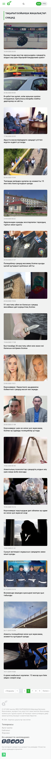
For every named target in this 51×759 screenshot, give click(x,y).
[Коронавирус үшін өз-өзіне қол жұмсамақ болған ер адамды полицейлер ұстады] (25, 409)
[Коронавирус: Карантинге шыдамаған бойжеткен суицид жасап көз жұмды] (25, 368)
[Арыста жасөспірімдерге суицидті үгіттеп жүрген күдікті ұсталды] (25, 121)
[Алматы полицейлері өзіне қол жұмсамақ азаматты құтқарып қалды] (25, 615)
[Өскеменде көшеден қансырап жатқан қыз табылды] (25, 574)
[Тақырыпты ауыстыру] (23, 4)
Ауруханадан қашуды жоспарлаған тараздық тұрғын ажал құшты (25, 223)
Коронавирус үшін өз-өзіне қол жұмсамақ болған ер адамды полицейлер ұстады (23, 429)
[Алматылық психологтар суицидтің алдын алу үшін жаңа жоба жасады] (25, 451)
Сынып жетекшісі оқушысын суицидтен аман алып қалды (24, 553)
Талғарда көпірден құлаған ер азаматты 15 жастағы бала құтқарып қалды (24, 182)
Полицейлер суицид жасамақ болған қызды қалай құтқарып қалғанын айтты (24, 264)
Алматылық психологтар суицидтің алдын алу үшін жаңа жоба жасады (25, 470)
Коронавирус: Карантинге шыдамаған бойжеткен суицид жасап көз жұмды (21, 388)
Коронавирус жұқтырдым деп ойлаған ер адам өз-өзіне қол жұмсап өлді (25, 511)
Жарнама (6, 733)
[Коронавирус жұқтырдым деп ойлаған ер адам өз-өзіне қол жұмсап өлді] (25, 492)
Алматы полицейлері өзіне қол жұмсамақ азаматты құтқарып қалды (23, 635)
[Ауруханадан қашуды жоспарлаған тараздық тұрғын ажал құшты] (25, 203)
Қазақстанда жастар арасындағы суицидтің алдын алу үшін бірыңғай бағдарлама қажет (24, 56)
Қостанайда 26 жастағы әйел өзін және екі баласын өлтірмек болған (24, 347)
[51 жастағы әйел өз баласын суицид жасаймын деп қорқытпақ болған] (25, 286)
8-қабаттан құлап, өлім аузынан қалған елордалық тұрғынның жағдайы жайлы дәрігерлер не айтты (22, 98)
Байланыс (6, 730)
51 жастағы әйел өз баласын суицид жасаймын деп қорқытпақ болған (21, 306)
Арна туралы (7, 728)
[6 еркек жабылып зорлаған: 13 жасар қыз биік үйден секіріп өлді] (25, 657)
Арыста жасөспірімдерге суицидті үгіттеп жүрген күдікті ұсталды (23, 141)
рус (44, 4)
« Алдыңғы (9, 691)
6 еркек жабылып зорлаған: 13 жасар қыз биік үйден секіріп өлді (25, 676)
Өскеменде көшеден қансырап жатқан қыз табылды (24, 594)
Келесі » (46, 691)
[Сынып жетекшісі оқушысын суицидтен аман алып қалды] (25, 533)
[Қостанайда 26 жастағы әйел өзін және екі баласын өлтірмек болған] (25, 327)
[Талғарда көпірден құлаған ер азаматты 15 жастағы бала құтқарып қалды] (25, 162)
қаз (38, 4)
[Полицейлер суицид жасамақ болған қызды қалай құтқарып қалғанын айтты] (25, 245)
